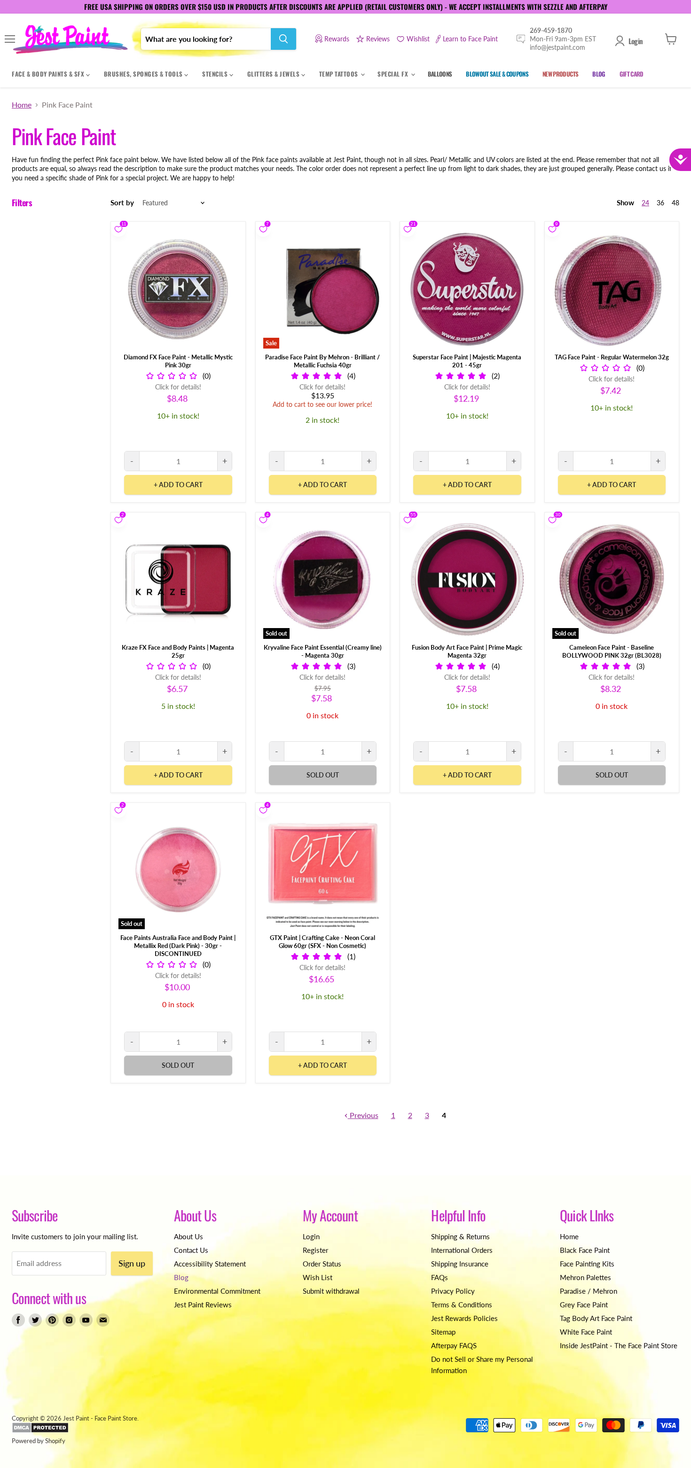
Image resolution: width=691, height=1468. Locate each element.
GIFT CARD (632, 73)
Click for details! (178, 387)
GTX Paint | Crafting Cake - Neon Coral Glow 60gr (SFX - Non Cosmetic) (322, 941)
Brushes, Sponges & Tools (144, 73)
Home (21, 105)
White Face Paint (586, 1332)
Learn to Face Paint (470, 39)
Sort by (122, 203)
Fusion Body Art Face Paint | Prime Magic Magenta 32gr (467, 651)
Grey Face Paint (584, 1304)
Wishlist (418, 39)
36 (660, 203)
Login (635, 41)
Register (315, 1250)
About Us (188, 1236)
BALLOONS (440, 73)
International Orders (462, 1250)
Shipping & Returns (460, 1236)
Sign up (131, 1263)
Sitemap (443, 1332)
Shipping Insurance (459, 1263)
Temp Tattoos (339, 73)
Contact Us (191, 1250)
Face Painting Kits (587, 1263)
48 (675, 203)
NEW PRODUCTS (560, 73)
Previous (363, 1115)
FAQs (439, 1277)
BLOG (598, 73)
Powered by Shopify (38, 1441)
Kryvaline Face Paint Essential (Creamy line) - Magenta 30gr (323, 651)
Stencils (215, 73)
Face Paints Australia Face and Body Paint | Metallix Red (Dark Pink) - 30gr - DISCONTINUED (178, 945)
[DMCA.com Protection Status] (40, 1431)
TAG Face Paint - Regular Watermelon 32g (612, 357)
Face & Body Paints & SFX (49, 73)
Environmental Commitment (217, 1291)
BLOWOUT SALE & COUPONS (497, 73)
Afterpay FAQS (454, 1345)
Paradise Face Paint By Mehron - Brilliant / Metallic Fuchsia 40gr (322, 361)
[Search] (283, 39)
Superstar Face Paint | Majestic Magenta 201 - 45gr (467, 361)
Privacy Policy (453, 1291)
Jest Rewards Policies (464, 1318)
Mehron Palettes (585, 1277)
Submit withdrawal (331, 1291)
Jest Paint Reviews (203, 1304)
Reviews (378, 39)
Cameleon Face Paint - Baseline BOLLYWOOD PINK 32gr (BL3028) (611, 651)
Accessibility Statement (210, 1263)
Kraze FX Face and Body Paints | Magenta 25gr (178, 651)
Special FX (393, 73)
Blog (181, 1277)
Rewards (336, 39)
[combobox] (206, 39)
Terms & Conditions (461, 1304)
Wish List (317, 1277)
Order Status (322, 1263)
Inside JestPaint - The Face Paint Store (618, 1345)
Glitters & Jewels (274, 73)
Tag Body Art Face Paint (596, 1318)
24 (645, 203)
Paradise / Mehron (588, 1291)
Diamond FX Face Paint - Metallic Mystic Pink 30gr (178, 361)
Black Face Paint (585, 1250)
